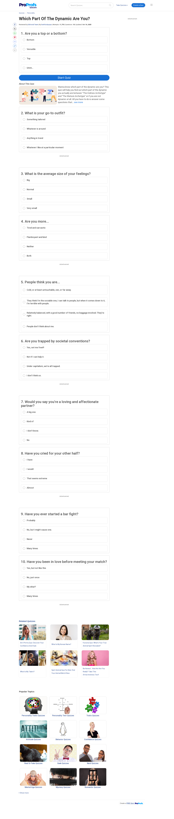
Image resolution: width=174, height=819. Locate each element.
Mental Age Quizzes (33, 787)
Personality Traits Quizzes (33, 715)
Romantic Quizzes (93, 787)
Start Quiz (64, 77)
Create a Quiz (138, 5)
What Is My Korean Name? (61, 644)
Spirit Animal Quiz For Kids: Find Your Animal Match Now (63, 671)
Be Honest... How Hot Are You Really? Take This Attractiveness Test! (94, 672)
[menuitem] (122, 5)
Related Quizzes (27, 621)
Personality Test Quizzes (63, 715)
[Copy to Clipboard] (15, 46)
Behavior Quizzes (63, 739)
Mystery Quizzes (63, 787)
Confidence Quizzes (92, 739)
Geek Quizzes (63, 763)
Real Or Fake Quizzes (33, 763)
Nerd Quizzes (92, 763)
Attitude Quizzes (33, 739)
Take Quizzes (121, 5)
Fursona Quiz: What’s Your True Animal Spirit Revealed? (95, 644)
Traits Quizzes (92, 715)
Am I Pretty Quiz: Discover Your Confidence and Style (32, 644)
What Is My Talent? (27, 672)
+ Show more (24, 793)
